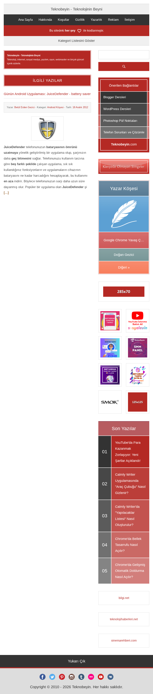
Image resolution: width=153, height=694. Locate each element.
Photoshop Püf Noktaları (120, 121)
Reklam (113, 19)
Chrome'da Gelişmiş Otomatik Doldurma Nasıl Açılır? (130, 571)
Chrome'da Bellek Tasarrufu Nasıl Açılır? (128, 545)
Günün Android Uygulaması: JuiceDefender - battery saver (47, 94)
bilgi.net (124, 597)
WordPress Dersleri (117, 109)
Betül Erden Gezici (24, 107)
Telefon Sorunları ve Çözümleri (124, 132)
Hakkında (45, 19)
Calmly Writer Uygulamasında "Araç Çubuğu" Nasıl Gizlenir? (130, 484)
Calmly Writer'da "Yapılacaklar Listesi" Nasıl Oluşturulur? (127, 516)
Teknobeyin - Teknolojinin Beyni (76, 9)
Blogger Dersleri (114, 97)
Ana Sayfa (25, 19)
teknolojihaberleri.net (124, 619)
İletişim (130, 19)
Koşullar (63, 19)
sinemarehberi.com (124, 640)
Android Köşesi (55, 107)
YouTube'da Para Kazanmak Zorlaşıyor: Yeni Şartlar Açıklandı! (127, 452)
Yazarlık (96, 19)
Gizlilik (80, 19)
